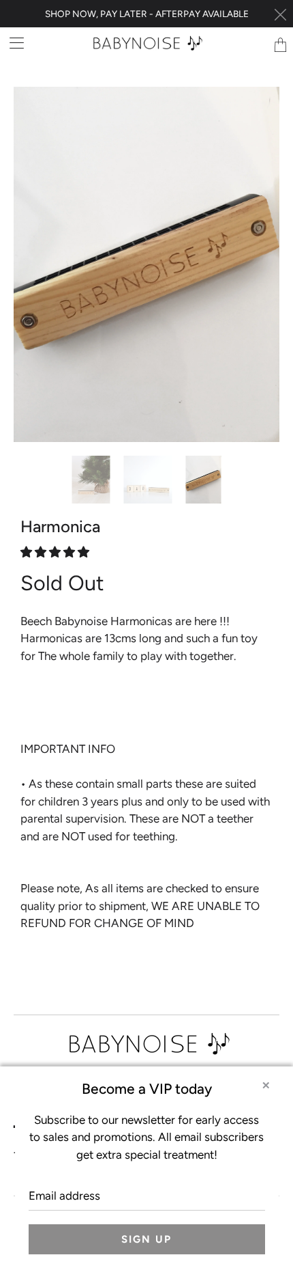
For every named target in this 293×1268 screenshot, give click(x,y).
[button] (54, 530)
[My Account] (12, 43)
